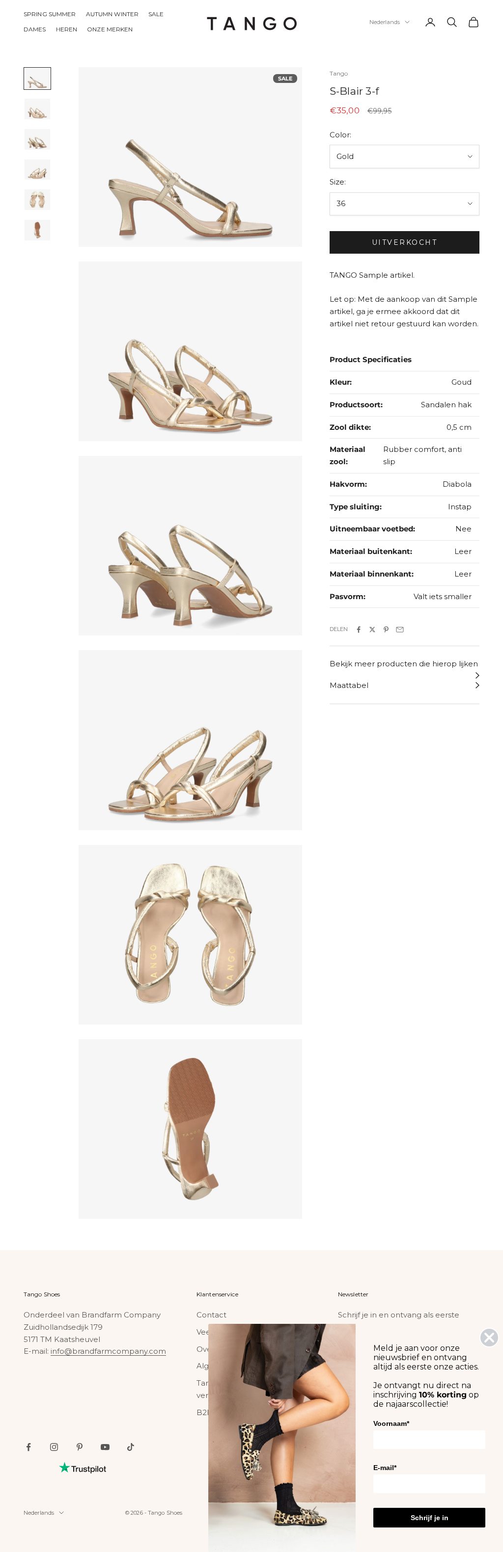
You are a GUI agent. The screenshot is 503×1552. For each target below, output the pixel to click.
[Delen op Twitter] (372, 629)
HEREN (67, 29)
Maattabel (349, 685)
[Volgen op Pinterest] (79, 1447)
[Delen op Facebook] (359, 629)
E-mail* (384, 1468)
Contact (211, 1314)
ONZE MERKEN (110, 29)
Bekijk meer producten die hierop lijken (404, 663)
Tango (339, 73)
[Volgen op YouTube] (105, 1447)
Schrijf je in (429, 1518)
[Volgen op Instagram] (54, 1447)
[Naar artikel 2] (37, 109)
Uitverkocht (405, 242)
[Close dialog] (489, 1337)
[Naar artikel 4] (37, 169)
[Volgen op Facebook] (28, 1447)
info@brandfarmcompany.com (108, 1351)
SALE (156, 14)
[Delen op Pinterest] (386, 629)
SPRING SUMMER (50, 14)
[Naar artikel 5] (37, 199)
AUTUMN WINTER (112, 14)
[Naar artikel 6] (37, 230)
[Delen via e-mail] (400, 629)
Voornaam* (391, 1423)
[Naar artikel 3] (37, 139)
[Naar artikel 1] (37, 78)
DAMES (35, 29)
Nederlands (384, 22)
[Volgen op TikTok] (131, 1447)
